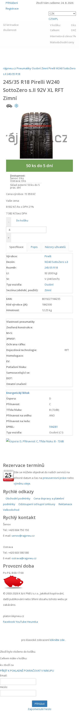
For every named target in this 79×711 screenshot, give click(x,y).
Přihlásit (40, 704)
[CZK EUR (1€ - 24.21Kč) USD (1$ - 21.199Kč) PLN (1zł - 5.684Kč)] (62, 13)
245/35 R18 (51, 267)
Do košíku (22, 220)
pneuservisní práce (55, 478)
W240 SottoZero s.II (56, 262)
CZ (50, 19)
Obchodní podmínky (17, 498)
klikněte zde (57, 640)
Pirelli (48, 256)
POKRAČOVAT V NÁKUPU (39, 670)
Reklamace (65, 504)
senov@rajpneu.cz (23, 535)
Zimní (48, 290)
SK (53, 19)
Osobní (49, 284)
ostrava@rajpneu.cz (24, 558)
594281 (53, 427)
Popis (34, 247)
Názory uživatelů (55, 247)
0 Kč (73, 30)
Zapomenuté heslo (39, 709)
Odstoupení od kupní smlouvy (36, 504)
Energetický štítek (17, 393)
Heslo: (4, 687)
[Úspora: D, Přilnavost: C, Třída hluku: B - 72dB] (35, 441)
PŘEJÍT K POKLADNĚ (11, 670)
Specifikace (16, 247)
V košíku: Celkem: (63, 27)
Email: (3, 675)
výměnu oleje (22, 483)
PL (56, 19)
